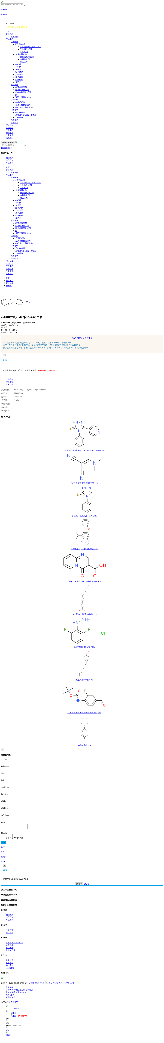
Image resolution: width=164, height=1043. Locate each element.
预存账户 (9, 933)
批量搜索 (4, 9)
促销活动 (9, 128)
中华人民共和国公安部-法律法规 (19, 990)
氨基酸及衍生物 (22, 90)
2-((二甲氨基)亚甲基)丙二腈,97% (84, 483)
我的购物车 (6, 148)
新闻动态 (9, 133)
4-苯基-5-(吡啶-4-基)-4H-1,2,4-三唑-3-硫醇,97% (84, 450)
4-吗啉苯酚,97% (84, 745)
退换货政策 (10, 950)
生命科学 (14, 85)
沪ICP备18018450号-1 (36, 983)
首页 (8, 31)
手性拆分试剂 (26, 49)
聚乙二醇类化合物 (23, 97)
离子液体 (19, 77)
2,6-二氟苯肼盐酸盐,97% (84, 647)
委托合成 (9, 965)
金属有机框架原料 (23, 105)
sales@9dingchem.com (47, 370)
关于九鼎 (9, 34)
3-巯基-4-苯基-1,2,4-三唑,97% (84, 516)
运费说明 (9, 945)
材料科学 (14, 100)
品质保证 (9, 963)
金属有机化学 (21, 54)
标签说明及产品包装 (14, 943)
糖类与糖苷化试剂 (23, 92)
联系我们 (9, 138)
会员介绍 (9, 160)
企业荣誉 (9, 135)
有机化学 (14, 42)
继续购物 (79, 884)
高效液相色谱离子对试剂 (25, 115)
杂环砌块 (19, 80)
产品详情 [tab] (9, 379)
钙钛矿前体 (20, 102)
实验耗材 (14, 123)
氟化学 (18, 69)
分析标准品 (20, 112)
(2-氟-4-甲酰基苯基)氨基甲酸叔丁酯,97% (84, 713)
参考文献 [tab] (9, 384)
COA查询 (10, 968)
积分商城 (9, 125)
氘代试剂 (19, 118)
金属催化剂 (25, 59)
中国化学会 (10, 997)
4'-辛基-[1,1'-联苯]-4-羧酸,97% (84, 614)
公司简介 (14, 37)
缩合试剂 (19, 72)
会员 (3, 861)
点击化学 (19, 74)
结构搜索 (4, 14)
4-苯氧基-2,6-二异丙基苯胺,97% (84, 549)
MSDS (79, 338)
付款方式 (9, 930)
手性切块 (24, 52)
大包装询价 (87, 338)
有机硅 (18, 64)
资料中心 (9, 130)
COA (74, 338)
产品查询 (9, 163)
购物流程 (9, 158)
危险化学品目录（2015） (16, 992)
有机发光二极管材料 (24, 107)
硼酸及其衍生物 (27, 57)
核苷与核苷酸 (21, 87)
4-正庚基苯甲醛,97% (84, 680)
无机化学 (14, 120)
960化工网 (10, 995)
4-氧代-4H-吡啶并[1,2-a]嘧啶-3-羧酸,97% (84, 581)
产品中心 (9, 39)
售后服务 (9, 960)
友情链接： (10, 987)
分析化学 (14, 110)
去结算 (86, 884)
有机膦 (18, 67)
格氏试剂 (24, 62)
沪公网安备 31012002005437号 (61, 983)
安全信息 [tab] (9, 382)
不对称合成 (20, 44)
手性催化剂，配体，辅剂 (30, 47)
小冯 (14, 1013)
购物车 (4, 857)
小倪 (14, 1016)
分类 (3, 852)
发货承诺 (9, 948)
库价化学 (14, 1002)
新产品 (18, 82)
